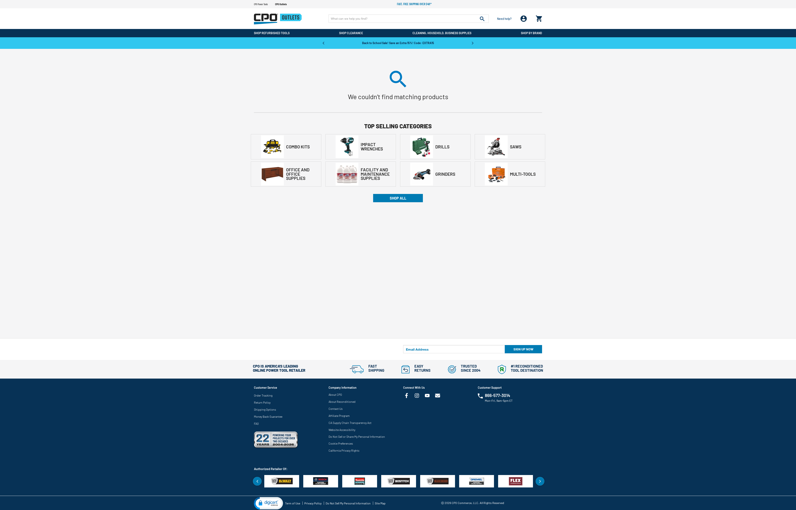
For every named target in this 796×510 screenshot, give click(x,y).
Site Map (380, 503)
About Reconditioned (342, 401)
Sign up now (523, 349)
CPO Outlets (281, 4)
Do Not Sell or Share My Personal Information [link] (357, 436)
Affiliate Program (339, 415)
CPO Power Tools (261, 4)
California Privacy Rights (344, 450)
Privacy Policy (313, 503)
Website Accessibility (342, 430)
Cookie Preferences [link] (341, 443)
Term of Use (292, 503)
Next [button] (473, 42)
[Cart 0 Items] (539, 18)
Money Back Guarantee (268, 416)
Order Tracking (263, 395)
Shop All (398, 198)
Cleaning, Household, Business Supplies (442, 33)
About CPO (335, 394)
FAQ (256, 423)
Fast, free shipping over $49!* (414, 4)
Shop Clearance (351, 33)
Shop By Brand (531, 33)
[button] (268, 503)
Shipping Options (265, 409)
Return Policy (262, 402)
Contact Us (336, 408)
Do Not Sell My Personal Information (348, 503)
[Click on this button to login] (524, 19)
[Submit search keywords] (482, 19)
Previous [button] (323, 42)
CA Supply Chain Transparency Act (350, 423)
